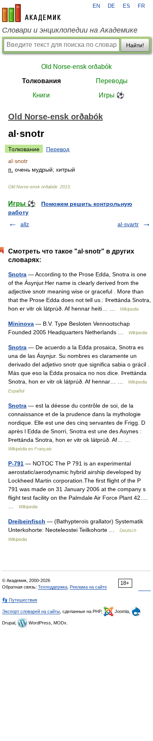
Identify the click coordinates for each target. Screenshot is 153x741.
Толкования (41, 80)
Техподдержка (52, 586)
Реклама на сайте (88, 586)
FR (141, 6)
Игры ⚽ (111, 95)
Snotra (17, 274)
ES (126, 6)
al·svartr (128, 224)
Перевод (57, 149)
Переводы (112, 80)
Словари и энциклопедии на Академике (69, 30)
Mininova (21, 323)
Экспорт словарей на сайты (31, 611)
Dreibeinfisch (26, 521)
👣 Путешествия (19, 600)
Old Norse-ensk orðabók (76, 66)
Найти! (135, 45)
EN (96, 6)
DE (111, 6)
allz (24, 224)
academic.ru (31, 13)
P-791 (16, 463)
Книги (41, 95)
